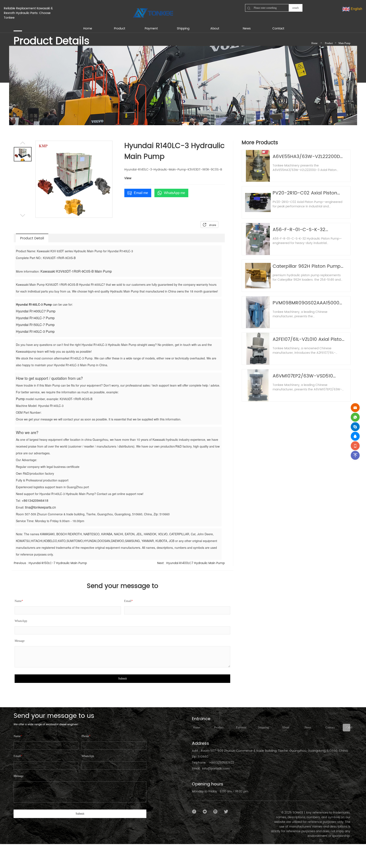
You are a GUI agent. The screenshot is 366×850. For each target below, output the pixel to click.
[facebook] (194, 811)
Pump (20, 398)
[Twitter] (226, 811)
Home (314, 43)
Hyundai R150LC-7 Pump (35, 324)
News (308, 727)
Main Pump (344, 43)
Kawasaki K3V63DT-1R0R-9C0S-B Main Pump (76, 271)
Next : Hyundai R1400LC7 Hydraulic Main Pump (191, 563)
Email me (141, 193)
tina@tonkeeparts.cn (40, 507)
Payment (241, 727)
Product (329, 43)
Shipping (263, 727)
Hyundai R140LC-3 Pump (35, 331)
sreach (295, 7)
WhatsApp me (174, 193)
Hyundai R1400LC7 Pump (35, 311)
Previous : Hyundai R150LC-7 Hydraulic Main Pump (50, 563)
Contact (330, 727)
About (285, 727)
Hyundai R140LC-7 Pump (35, 317)
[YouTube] (205, 811)
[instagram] (215, 811)
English (356, 8)
